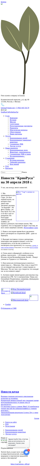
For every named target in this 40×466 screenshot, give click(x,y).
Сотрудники (14, 124)
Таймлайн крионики (17, 162)
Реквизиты (14, 128)
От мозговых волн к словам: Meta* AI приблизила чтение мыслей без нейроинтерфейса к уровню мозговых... (20, 408)
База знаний (14, 164)
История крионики (17, 160)
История (13, 120)
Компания (13, 118)
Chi (8, 112)
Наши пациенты (11, 148)
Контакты (9, 168)
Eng (2, 112)
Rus (5, 112)
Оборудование (15, 132)
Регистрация (10, 426)
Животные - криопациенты (20, 152)
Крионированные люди (19, 150)
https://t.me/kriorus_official (20, 464)
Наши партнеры (16, 134)
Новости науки (10, 391)
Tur (17, 112)
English (8, 304)
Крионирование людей (18, 138)
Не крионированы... (17, 156)
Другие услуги (15, 146)
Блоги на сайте (11, 422)
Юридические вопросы (18, 130)
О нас (7, 116)
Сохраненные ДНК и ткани (20, 154)
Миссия (13, 122)
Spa (14, 112)
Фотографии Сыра (31, 228)
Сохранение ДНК (16, 144)
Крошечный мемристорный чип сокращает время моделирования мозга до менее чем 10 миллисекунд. (20, 402)
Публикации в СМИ (8, 308)
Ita (12, 112)
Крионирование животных (15, 432)
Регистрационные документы (21, 126)
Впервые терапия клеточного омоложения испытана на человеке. (17, 397)
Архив (36, 418)
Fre (10, 112)
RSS (7, 424)
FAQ (7, 166)
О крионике (9, 158)
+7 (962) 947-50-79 (22, 108)
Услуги (8, 136)
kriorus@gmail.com (8, 108)
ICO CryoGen (34, 247)
